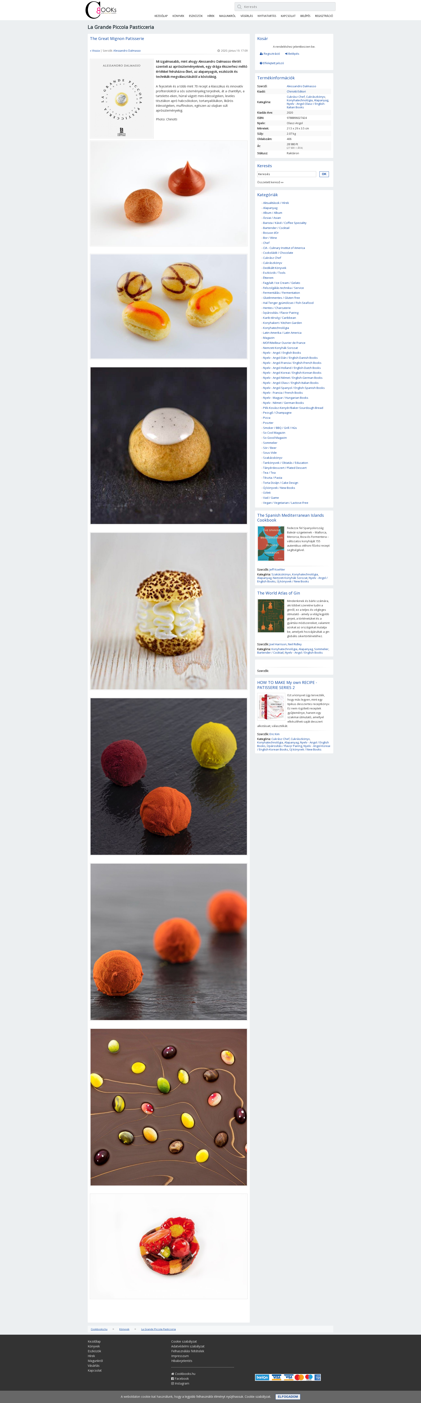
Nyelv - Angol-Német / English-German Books (293, 378)
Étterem (268, 278)
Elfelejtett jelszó (273, 63)
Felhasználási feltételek (187, 1351)
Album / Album (272, 213)
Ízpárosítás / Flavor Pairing (280, 313)
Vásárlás (247, 16)
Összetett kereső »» (270, 182)
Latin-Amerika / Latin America (282, 333)
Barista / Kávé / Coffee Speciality (285, 223)
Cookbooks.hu (99, 1329)
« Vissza (95, 51)
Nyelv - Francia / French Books (283, 393)
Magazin (269, 338)
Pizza (266, 418)
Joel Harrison (278, 644)
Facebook (181, 1378)
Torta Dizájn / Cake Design (280, 483)
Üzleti (267, 493)
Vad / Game (271, 498)
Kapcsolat (288, 16)
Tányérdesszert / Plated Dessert (285, 468)
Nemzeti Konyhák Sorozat (280, 348)
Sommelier (270, 443)
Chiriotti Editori (296, 91)
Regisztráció (271, 54)
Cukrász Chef (296, 97)
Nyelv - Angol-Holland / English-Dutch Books (292, 368)
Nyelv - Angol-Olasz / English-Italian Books (306, 105)
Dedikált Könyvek (274, 268)
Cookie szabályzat (184, 1341)
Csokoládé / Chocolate (278, 253)
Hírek (210, 16)
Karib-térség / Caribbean (279, 318)
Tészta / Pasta (272, 478)
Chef (266, 243)
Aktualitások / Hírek (276, 203)
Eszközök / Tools (274, 273)
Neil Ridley (295, 644)
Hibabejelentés (181, 1361)
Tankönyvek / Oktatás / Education (285, 463)
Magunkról (227, 16)
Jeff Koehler (277, 569)
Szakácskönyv (272, 458)
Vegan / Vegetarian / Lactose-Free (285, 503)
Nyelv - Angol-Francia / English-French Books (292, 363)
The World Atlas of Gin (278, 593)
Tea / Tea (269, 473)
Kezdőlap (161, 16)
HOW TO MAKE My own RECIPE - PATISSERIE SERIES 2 (287, 685)
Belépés (293, 54)
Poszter (268, 423)
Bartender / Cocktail (276, 228)
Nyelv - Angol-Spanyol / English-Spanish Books (294, 388)
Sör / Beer (270, 448)
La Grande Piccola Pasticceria (158, 1329)
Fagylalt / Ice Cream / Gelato (281, 283)
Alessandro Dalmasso (127, 51)
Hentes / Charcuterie (277, 308)
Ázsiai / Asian (272, 218)
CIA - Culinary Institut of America (284, 248)
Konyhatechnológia (300, 100)
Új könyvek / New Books (279, 488)
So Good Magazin (275, 438)
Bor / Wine (270, 238)
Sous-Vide (270, 453)
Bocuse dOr (271, 233)
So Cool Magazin (274, 433)
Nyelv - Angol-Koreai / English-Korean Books (292, 373)
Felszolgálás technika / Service (283, 288)
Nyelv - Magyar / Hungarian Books (285, 398)
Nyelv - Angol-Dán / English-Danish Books (290, 358)
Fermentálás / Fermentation (281, 293)
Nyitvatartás (267, 16)
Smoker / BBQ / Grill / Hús (280, 428)
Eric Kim (274, 734)
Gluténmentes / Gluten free (281, 298)
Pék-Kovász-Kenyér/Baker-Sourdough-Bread (293, 408)
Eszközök (196, 16)
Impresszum (180, 1356)
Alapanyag (321, 100)
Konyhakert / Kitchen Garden (282, 323)
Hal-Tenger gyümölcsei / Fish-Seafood (288, 303)
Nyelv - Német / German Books (283, 403)
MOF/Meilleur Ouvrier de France (284, 343)
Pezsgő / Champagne (277, 413)
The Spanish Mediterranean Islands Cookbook (290, 518)
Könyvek (178, 16)
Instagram (181, 1383)
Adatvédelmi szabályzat (188, 1346)
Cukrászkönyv (315, 97)
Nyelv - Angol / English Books (282, 353)
